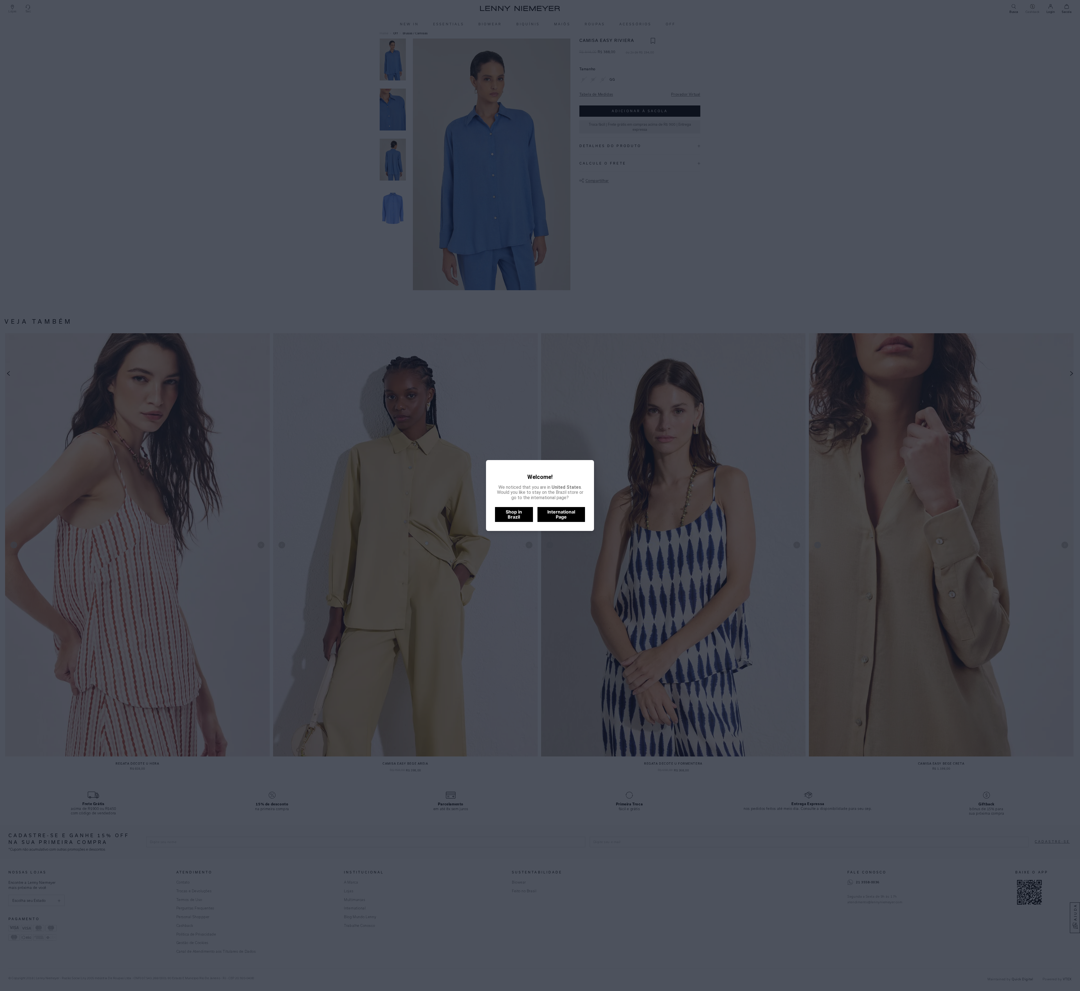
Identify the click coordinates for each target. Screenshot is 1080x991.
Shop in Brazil (514, 514)
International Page (561, 514)
